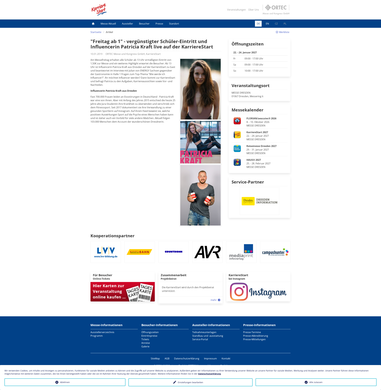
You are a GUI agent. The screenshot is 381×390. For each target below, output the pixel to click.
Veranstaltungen (236, 9)
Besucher (144, 23)
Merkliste (283, 32)
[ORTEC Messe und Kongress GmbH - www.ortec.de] (276, 9)
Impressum (210, 358)
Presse (159, 23)
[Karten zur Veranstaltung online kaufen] (122, 291)
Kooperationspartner (112, 235)
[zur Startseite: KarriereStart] (99, 9)
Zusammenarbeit (173, 275)
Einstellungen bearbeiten (190, 382)
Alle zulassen (316, 382)
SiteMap (155, 358)
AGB (167, 358)
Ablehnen (65, 382)
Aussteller (127, 23)
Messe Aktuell (108, 23)
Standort (174, 23)
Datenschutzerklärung (186, 358)
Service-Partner (248, 182)
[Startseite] (93, 23)
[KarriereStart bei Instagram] (258, 291)
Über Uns (253, 9)
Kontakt (226, 358)
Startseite (95, 32)
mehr (214, 300)
